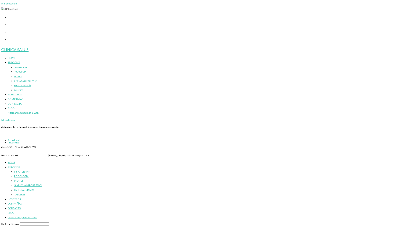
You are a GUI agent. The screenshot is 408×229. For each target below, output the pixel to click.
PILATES (18, 180)
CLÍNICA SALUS (15, 49)
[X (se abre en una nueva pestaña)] (9, 16)
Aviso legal (13, 139)
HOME (11, 162)
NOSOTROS (14, 199)
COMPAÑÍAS (15, 203)
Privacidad (13, 142)
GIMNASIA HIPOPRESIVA (28, 185)
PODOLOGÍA (21, 176)
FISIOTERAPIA (22, 171)
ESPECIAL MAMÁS (24, 189)
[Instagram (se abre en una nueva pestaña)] (9, 31)
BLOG (11, 212)
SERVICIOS (14, 167)
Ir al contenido (9, 3)
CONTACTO (14, 208)
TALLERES (19, 194)
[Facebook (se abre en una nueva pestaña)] (9, 24)
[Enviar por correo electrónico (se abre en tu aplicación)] (9, 38)
